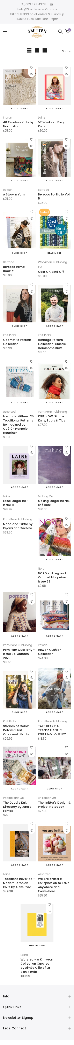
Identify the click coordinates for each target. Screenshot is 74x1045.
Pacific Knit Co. (13, 798)
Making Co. (46, 496)
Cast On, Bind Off (51, 272)
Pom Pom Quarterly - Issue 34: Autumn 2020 (19, 654)
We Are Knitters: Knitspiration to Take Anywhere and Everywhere (53, 885)
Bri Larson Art (47, 798)
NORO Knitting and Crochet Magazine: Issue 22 (52, 577)
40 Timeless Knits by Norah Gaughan (18, 124)
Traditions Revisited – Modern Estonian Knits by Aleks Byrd (19, 883)
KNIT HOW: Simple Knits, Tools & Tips (51, 418)
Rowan (8, 190)
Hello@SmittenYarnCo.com (37, 9)
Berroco (43, 190)
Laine (41, 117)
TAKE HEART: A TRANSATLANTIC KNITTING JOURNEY (52, 730)
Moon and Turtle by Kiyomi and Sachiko (17, 526)
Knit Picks (9, 335)
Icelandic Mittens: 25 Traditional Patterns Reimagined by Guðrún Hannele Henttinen (18, 424)
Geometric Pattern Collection (17, 342)
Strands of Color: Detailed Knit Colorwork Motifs (16, 730)
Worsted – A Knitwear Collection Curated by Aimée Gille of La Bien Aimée (37, 965)
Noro (41, 568)
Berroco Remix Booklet (14, 269)
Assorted (9, 412)
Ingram (8, 117)
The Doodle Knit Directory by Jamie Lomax (17, 807)
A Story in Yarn (14, 194)
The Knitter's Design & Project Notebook (54, 805)
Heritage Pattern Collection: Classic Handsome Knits (52, 344)
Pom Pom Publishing (52, 412)
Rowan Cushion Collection (49, 652)
